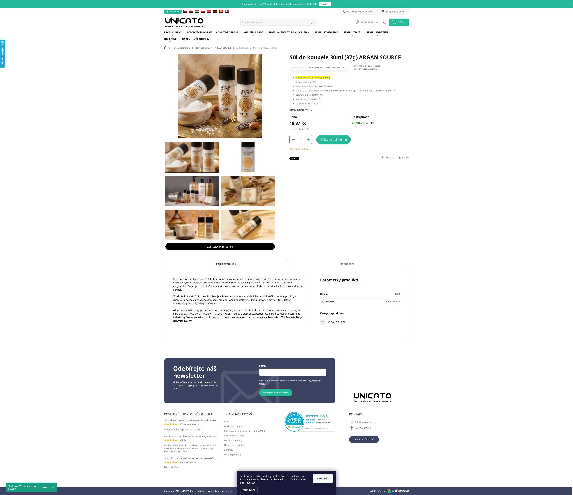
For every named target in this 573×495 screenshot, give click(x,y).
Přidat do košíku (330, 139)
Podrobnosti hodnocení (335, 67)
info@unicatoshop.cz (365, 422)
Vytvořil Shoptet (377, 490)
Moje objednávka (232, 454)
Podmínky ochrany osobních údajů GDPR (244, 431)
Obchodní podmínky (234, 426)
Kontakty (228, 449)
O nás (227, 421)
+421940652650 (363, 428)
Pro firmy (174, 11)
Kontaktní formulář (364, 439)
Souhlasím (322, 478)
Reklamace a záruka (234, 435)
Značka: (365, 69)
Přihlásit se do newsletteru (275, 392)
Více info (325, 4)
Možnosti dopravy (233, 440)
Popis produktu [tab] (226, 264)
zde (254, 482)
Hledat (312, 22)
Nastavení (249, 489)
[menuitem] (175, 32)
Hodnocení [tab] (347, 264)
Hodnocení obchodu (234, 445)
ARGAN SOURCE (337, 322)
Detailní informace (299, 110)
